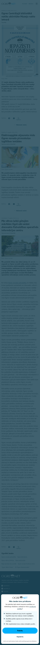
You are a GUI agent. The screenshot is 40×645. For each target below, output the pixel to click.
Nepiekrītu (20, 637)
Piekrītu (20, 631)
